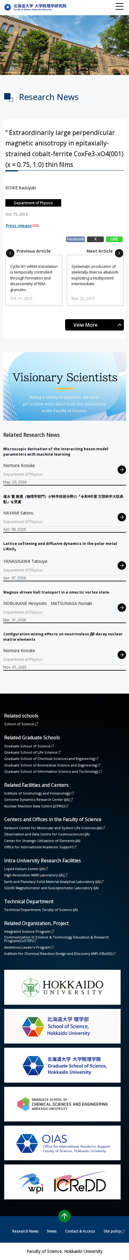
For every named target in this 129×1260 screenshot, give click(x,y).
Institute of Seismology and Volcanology (37, 793)
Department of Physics (33, 202)
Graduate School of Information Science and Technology (51, 771)
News (52, 1231)
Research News (25, 1231)
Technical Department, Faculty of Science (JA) (41, 909)
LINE (114, 238)
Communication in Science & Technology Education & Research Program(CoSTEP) (57, 939)
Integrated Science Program (27, 931)
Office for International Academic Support (38, 847)
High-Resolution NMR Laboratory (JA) (34, 875)
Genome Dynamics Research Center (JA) (36, 799)
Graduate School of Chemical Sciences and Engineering (49, 758)
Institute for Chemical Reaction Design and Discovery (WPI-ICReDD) (58, 953)
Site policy (112, 1231)
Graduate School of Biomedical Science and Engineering (50, 765)
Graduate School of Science (27, 746)
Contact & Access (80, 1231)
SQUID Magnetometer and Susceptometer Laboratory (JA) (51, 887)
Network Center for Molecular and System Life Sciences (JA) (52, 827)
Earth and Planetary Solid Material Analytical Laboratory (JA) (52, 881)
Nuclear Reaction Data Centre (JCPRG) (34, 806)
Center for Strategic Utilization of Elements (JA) (42, 840)
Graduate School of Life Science (30, 752)
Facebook (75, 238)
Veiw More (86, 325)
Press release (19, 225)
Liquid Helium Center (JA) (24, 868)
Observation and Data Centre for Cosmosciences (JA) (46, 834)
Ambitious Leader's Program (27, 947)
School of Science (19, 724)
